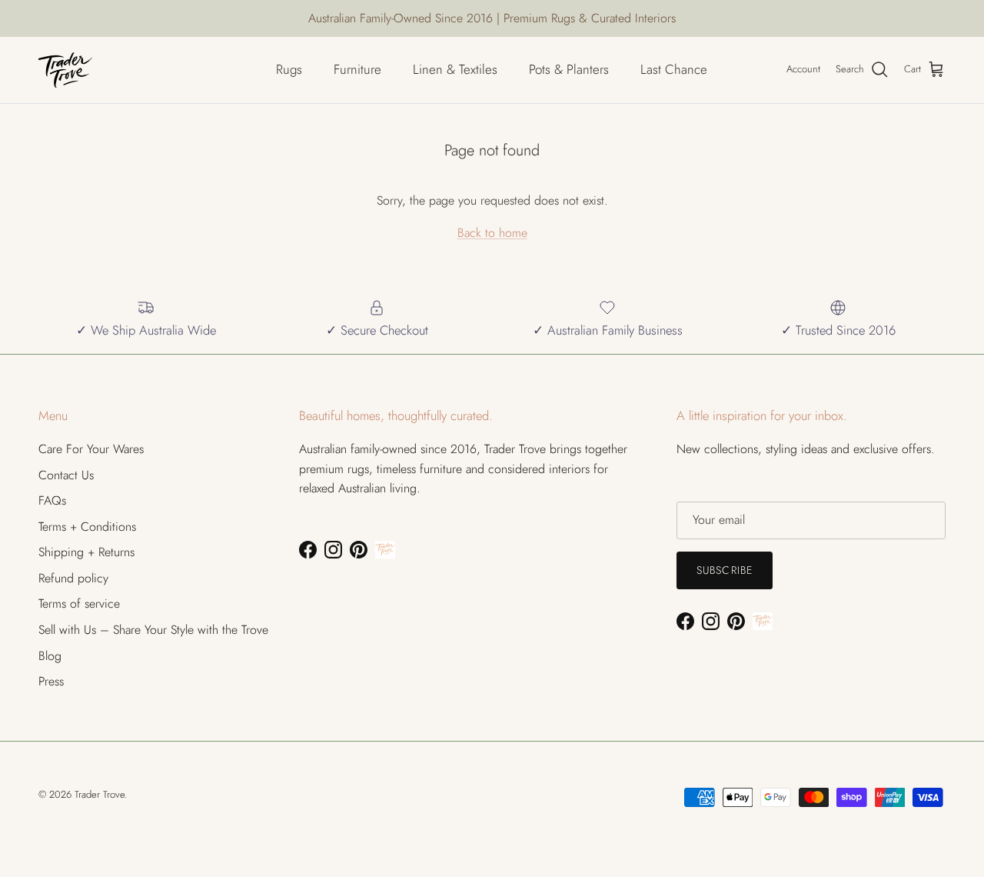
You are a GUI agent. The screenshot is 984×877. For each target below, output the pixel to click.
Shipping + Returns (86, 552)
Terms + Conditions (87, 526)
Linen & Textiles (455, 69)
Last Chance (673, 69)
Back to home (492, 233)
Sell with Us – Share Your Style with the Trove (153, 630)
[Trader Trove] (65, 70)
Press (51, 681)
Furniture (357, 69)
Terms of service (79, 603)
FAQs (52, 500)
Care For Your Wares (91, 449)
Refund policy (73, 578)
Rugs (289, 69)
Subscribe (724, 570)
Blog (50, 656)
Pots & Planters (569, 69)
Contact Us (66, 475)
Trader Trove (100, 794)
